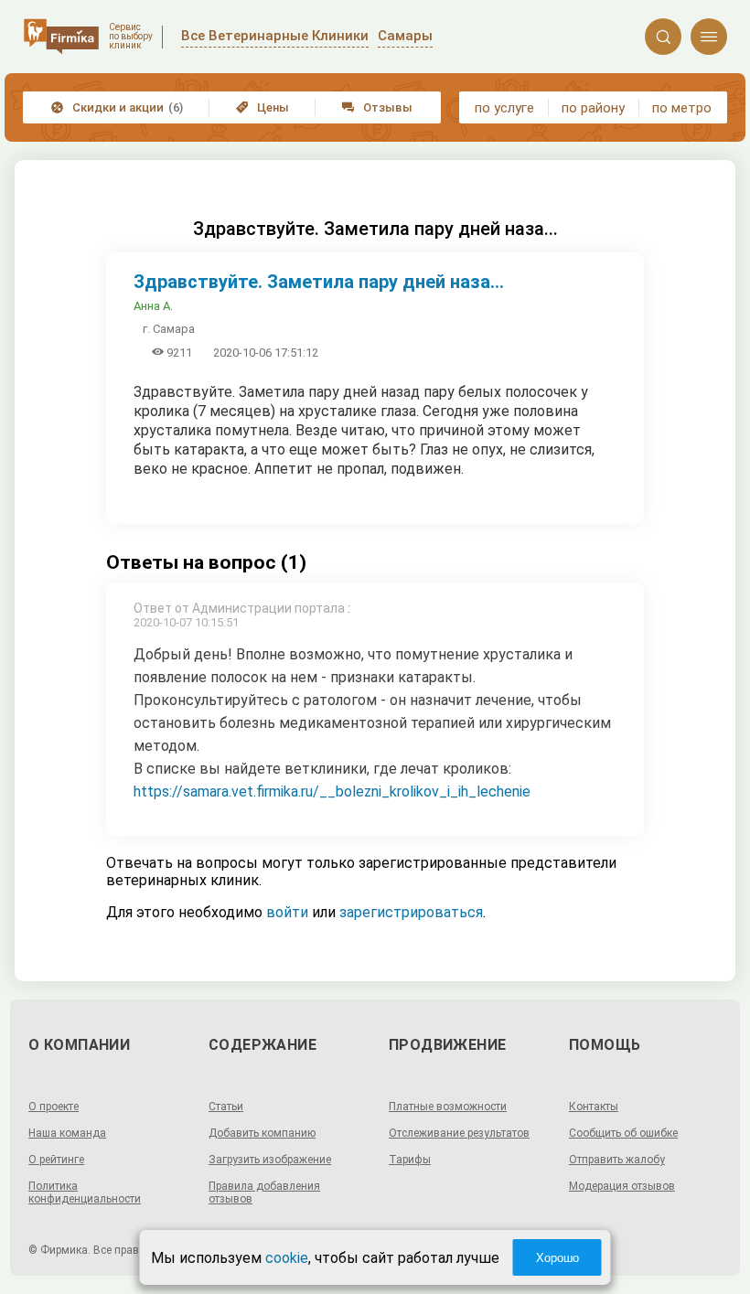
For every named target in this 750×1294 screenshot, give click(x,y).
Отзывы (377, 107)
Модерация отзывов (622, 1186)
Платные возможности (448, 1106)
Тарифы (410, 1159)
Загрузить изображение (270, 1159)
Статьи (226, 1106)
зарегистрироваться (411, 912)
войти (287, 912)
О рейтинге (56, 1159)
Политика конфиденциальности (84, 1192)
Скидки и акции (117, 107)
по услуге (504, 108)
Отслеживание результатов (459, 1133)
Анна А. (153, 306)
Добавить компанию (262, 1133)
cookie (286, 1258)
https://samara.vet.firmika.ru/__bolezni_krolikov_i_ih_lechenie (332, 791)
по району (593, 108)
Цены (262, 107)
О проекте (53, 1106)
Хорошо (557, 1258)
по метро (682, 108)
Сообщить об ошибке (623, 1133)
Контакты (593, 1106)
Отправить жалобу (617, 1159)
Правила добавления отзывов (264, 1192)
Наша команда (67, 1133)
